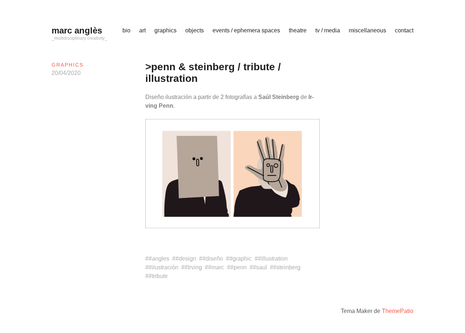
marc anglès (77, 30)
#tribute (158, 276)
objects (194, 30)
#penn (238, 267)
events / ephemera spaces (246, 30)
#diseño (212, 258)
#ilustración (163, 267)
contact (404, 30)
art (142, 30)
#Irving (193, 267)
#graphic (240, 258)
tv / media (327, 30)
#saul (260, 267)
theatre (298, 30)
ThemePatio (397, 311)
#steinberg (286, 267)
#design (185, 258)
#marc (216, 267)
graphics (165, 30)
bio (126, 30)
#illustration (273, 258)
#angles (159, 258)
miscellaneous (367, 30)
